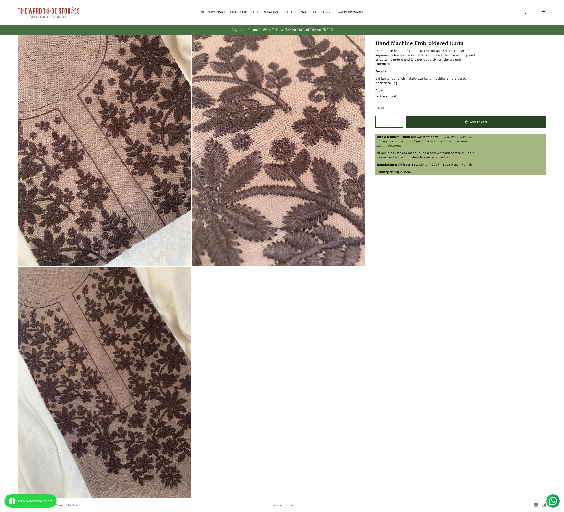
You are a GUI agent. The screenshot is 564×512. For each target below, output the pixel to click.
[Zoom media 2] (278, 150)
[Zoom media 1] (104, 150)
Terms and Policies (282, 504)
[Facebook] (536, 505)
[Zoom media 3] (104, 382)
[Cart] (543, 12)
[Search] (524, 12)
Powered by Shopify (69, 504)
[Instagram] (543, 505)
